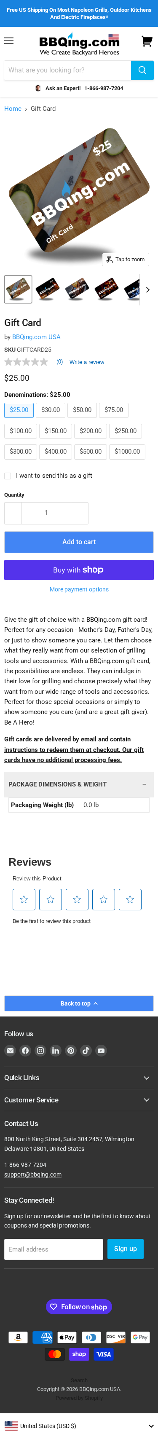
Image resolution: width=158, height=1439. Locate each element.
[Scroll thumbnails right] (146, 289)
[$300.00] (21, 461)
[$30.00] (51, 420)
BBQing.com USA (36, 337)
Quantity (14, 495)
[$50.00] (83, 420)
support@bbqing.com (33, 1174)
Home (12, 108)
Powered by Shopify (79, 1398)
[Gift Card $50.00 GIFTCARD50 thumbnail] (77, 289)
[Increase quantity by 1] (79, 513)
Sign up (125, 1249)
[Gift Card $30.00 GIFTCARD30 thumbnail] (47, 289)
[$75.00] (115, 420)
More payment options (79, 589)
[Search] (142, 70)
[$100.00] (21, 440)
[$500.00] (91, 461)
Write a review (87, 362)
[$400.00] (56, 461)
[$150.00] (56, 440)
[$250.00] (126, 440)
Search (79, 1380)
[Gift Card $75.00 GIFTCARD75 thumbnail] (106, 289)
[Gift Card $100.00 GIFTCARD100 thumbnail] (136, 289)
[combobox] (79, 1426)
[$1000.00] (128, 461)
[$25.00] (20, 420)
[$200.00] (91, 440)
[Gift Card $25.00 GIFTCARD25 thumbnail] (18, 289)
